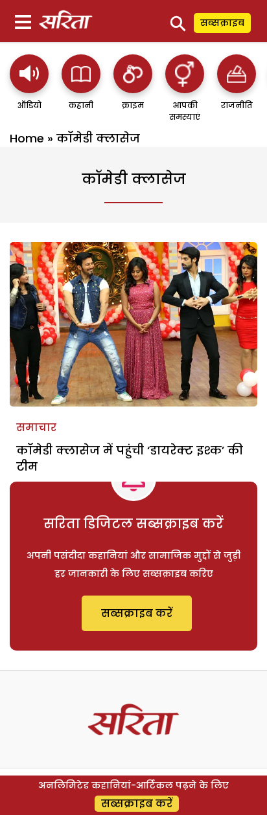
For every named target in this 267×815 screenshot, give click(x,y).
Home (27, 138)
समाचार (36, 427)
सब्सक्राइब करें (136, 613)
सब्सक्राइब (222, 22)
